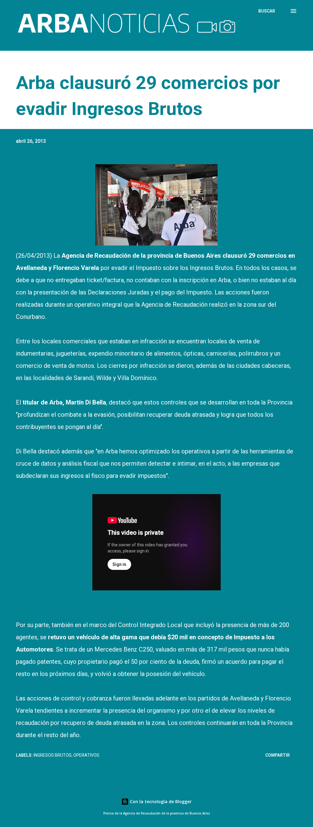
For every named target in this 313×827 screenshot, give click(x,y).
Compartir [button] (277, 755)
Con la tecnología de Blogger (160, 801)
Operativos (86, 755)
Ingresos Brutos (53, 755)
